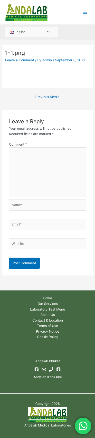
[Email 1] (44, 369)
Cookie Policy (47, 337)
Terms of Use (47, 326)
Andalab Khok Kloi (48, 377)
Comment (18, 144)
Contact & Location (47, 320)
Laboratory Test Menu (47, 309)
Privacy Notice (47, 331)
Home (47, 298)
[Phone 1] (51, 369)
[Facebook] (36, 369)
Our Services (48, 304)
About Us (47, 315)
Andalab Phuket (47, 361)
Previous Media (47, 97)
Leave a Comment (19, 60)
